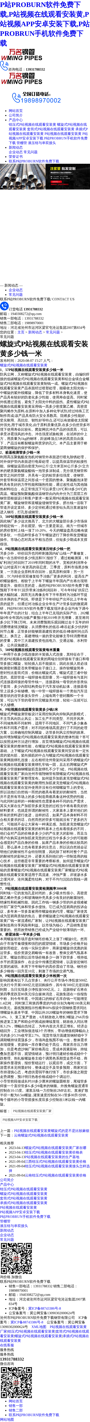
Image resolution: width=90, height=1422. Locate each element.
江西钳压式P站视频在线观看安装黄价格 (55, 1161)
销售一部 (16, 1406)
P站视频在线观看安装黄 (63, 134)
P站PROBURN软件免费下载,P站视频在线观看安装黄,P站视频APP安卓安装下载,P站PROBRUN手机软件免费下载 (45, 24)
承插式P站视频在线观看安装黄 (23, 1203)
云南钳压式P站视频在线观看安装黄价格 (55, 1175)
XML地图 (38, 1327)
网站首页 (16, 111)
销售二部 (16, 1410)
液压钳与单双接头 (42, 143)
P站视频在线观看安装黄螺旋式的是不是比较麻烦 (51, 1131)
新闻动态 (16, 147)
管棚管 (22, 143)
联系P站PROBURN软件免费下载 (34, 161)
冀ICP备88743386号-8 (44, 1308)
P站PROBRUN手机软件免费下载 (25, 1216)
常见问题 (31, 152)
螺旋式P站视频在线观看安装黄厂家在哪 (55, 1148)
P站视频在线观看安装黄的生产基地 (52, 1157)
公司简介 (16, 115)
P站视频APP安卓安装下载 (20, 1119)
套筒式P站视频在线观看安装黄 (50, 129)
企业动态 (16, 152)
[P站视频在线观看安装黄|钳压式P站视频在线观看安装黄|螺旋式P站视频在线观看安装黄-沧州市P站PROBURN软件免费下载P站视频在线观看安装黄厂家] (22, 59)
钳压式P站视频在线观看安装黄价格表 (54, 1152)
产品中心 (16, 120)
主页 (20, 332)
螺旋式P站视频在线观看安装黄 (23, 365)
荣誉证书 (16, 156)
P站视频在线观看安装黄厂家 (32, 1111)
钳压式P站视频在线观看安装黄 (32, 124)
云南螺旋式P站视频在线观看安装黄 (41, 1135)
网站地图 (7, 1419)
